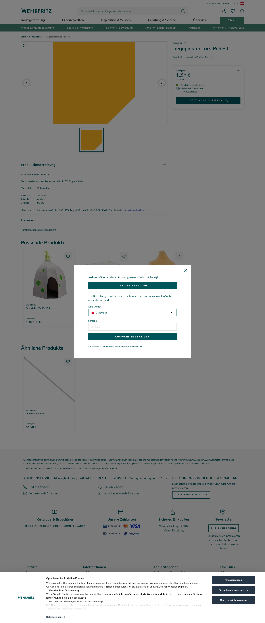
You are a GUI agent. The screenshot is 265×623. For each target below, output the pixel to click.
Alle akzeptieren (233, 580)
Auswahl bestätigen (132, 336)
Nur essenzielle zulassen (233, 600)
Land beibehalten (132, 285)
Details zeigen (53, 617)
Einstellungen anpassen (231, 590)
